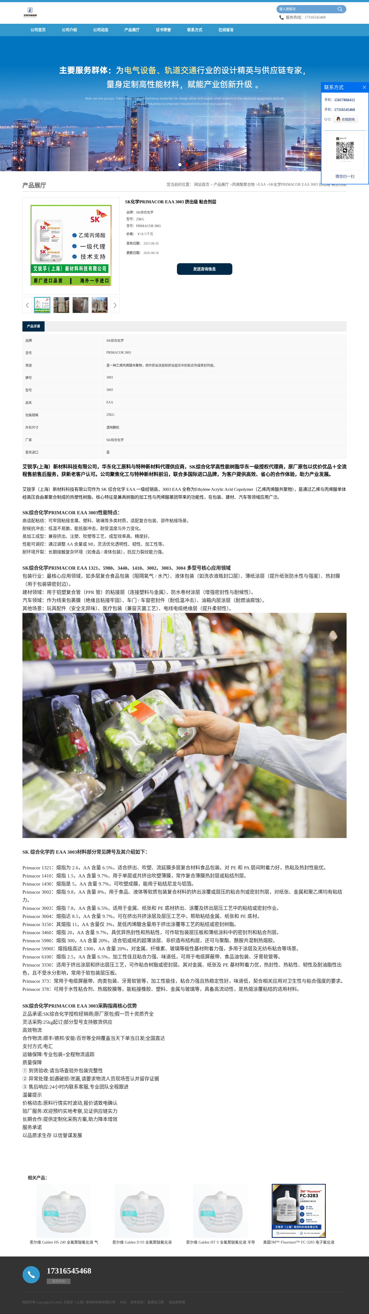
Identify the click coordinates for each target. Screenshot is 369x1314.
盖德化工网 (155, 1302)
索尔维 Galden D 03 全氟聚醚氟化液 (142, 1242)
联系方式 (194, 30)
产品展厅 (132, 30)
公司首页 (38, 30)
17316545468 (315, 17)
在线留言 (226, 30)
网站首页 (201, 185)
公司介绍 (69, 30)
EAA (262, 185)
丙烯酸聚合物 (243, 185)
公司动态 (100, 30)
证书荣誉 (163, 30)
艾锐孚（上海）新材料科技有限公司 (89, 1302)
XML (123, 1302)
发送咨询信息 (204, 269)
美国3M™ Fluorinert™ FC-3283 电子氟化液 (298, 1242)
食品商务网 (177, 1302)
